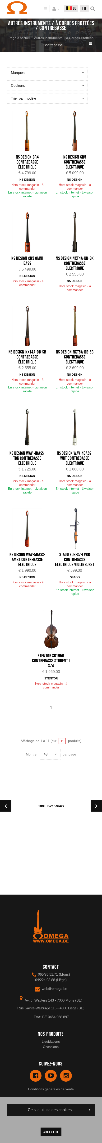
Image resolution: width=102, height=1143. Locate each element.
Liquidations (51, 1041)
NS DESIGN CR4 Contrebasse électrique (27, 162)
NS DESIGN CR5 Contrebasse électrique (74, 162)
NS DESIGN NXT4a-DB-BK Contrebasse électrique (75, 263)
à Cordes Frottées (79, 38)
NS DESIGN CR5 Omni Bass (27, 261)
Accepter (51, 1132)
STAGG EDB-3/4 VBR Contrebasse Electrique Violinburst (74, 559)
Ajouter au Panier (30, 131)
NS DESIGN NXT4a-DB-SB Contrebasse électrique (27, 357)
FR (84, 8)
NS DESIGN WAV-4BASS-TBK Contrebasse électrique (27, 458)
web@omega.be (54, 989)
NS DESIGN (27, 179)
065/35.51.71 (48, 974)
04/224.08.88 (45, 980)
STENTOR (51, 678)
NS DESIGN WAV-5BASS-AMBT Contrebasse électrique (27, 559)
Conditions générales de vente (51, 1089)
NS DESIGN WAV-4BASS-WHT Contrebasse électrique (75, 458)
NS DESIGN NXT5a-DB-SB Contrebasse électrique (75, 357)
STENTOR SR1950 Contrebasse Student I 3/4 (51, 661)
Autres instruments (48, 38)
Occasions (51, 1047)
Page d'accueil (19, 38)
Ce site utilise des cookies (50, 1110)
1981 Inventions (51, 806)
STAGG (75, 577)
